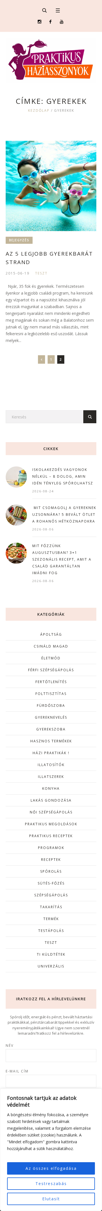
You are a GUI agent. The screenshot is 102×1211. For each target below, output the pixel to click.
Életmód (51, 658)
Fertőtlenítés (51, 681)
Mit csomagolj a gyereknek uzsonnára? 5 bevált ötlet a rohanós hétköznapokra (64, 514)
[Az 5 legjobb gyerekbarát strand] (51, 186)
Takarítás (51, 907)
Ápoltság (51, 634)
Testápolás (51, 930)
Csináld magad (51, 646)
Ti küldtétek (51, 954)
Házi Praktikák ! (51, 753)
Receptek (51, 859)
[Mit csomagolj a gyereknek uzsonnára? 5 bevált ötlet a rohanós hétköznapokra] (16, 514)
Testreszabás (51, 1183)
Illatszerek (51, 776)
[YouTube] (61, 21)
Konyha (51, 788)
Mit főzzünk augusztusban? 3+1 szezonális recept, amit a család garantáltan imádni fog (62, 559)
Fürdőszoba (51, 705)
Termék (51, 918)
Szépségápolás (51, 895)
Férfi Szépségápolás (51, 670)
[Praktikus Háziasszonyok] (51, 60)
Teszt (41, 273)
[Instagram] (39, 21)
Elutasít (51, 1198)
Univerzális (51, 966)
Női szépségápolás (51, 812)
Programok (51, 847)
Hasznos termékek (51, 741)
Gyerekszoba (51, 729)
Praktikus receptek (51, 835)
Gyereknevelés (51, 717)
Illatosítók (51, 764)
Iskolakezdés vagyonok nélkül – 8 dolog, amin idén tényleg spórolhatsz (62, 476)
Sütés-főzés (51, 883)
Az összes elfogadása (51, 1168)
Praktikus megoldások (51, 824)
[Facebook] (50, 21)
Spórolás (51, 871)
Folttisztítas (51, 693)
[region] (51, 1150)
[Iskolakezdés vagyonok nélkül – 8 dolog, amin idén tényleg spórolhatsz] (16, 476)
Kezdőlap (39, 110)
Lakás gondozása (51, 800)
